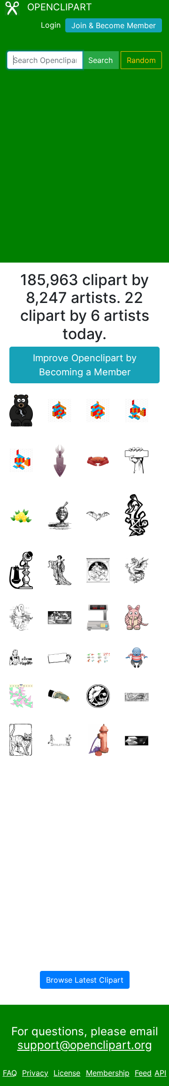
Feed (143, 1073)
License (67, 1073)
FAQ (10, 1073)
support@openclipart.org (84, 1045)
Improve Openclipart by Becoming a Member (85, 365)
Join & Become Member (113, 25)
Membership (108, 1073)
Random (141, 60)
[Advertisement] (84, 165)
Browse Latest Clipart (84, 980)
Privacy (35, 1073)
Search (100, 60)
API (160, 1073)
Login (51, 25)
